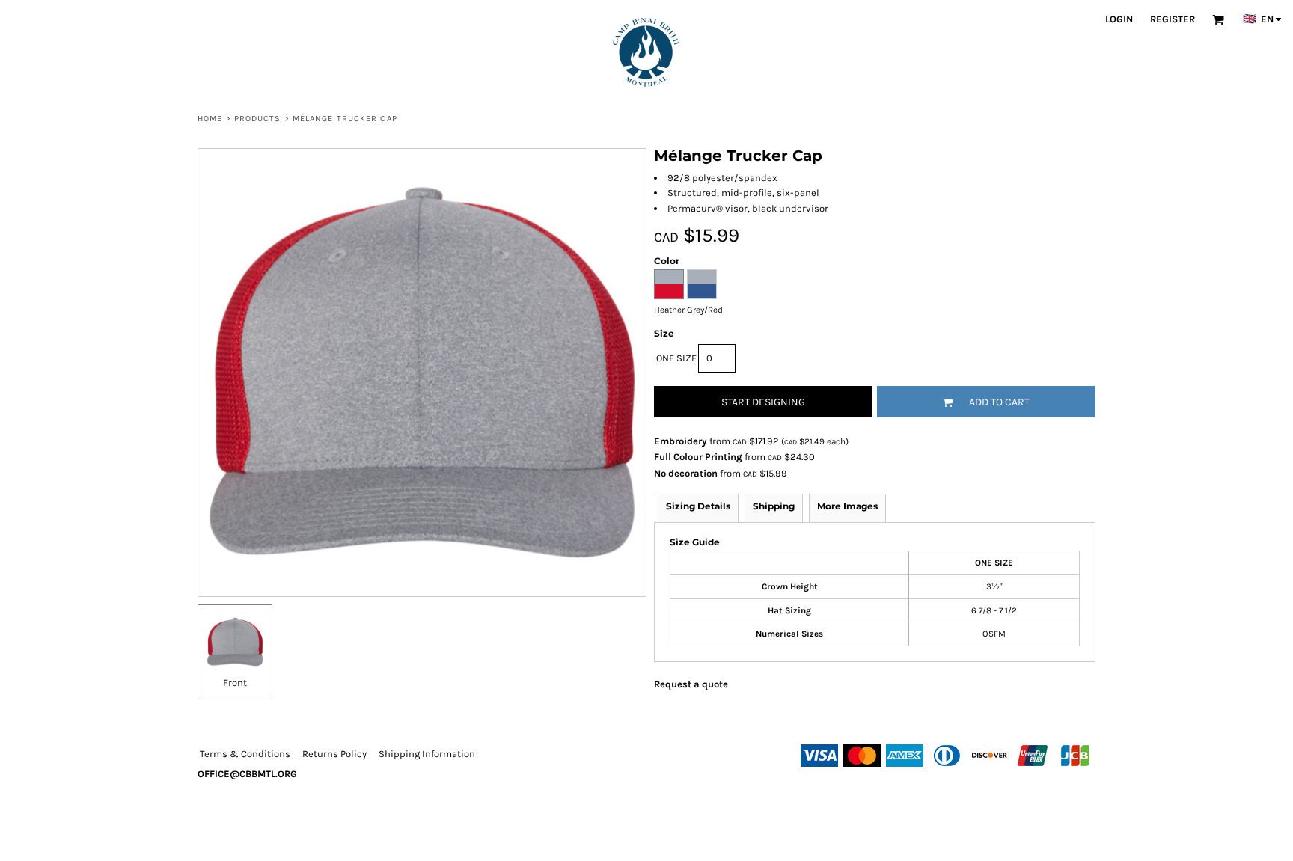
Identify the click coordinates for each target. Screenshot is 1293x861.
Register (1172, 19)
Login (1119, 19)
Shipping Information (427, 753)
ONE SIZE (676, 358)
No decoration (686, 473)
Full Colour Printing (698, 456)
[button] (1218, 19)
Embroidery (680, 441)
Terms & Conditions (245, 753)
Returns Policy (334, 753)
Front (235, 682)
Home (210, 118)
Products (257, 118)
